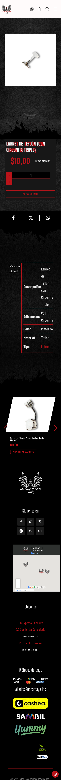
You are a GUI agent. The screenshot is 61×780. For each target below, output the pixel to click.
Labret (45, 346)
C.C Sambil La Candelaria (31, 629)
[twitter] (40, 522)
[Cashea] (30, 699)
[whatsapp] (30, 531)
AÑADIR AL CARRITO (23, 451)
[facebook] (21, 522)
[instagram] (21, 531)
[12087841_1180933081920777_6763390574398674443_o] (30, 714)
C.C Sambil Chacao (30, 643)
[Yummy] (30, 724)
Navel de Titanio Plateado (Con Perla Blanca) (27, 439)
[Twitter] (31, 218)
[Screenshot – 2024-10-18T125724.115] (42, 756)
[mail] (40, 531)
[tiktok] (30, 522)
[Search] (47, 9)
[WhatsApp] (47, 218)
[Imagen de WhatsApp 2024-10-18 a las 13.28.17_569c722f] (42, 744)
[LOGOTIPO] (6, 6)
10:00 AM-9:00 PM (30, 650)
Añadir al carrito (32, 194)
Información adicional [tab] (14, 268)
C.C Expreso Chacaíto (30, 623)
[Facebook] (13, 218)
